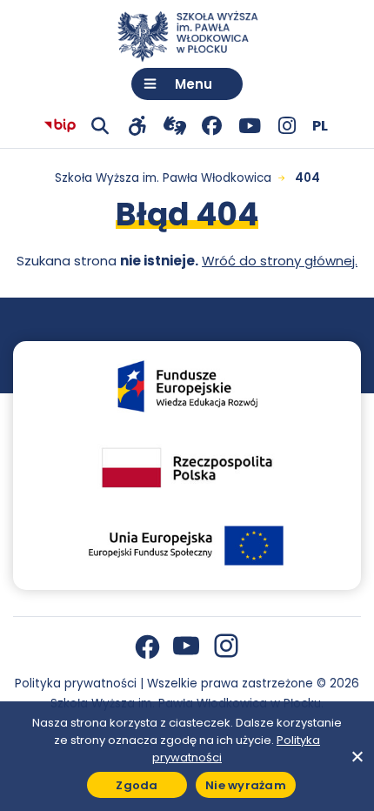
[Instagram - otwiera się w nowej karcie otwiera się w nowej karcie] (286, 126)
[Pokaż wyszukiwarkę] (99, 126)
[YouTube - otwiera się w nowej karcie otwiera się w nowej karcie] (249, 126)
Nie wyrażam (245, 785)
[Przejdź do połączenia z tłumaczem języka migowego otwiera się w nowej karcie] (174, 126)
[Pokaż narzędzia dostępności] (137, 126)
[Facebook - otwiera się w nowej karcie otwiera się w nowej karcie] (212, 126)
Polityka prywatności (76, 683)
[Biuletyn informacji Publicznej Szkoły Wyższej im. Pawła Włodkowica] (60, 126)
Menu (193, 84)
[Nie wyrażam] (356, 756)
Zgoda (136, 785)
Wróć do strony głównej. (279, 260)
